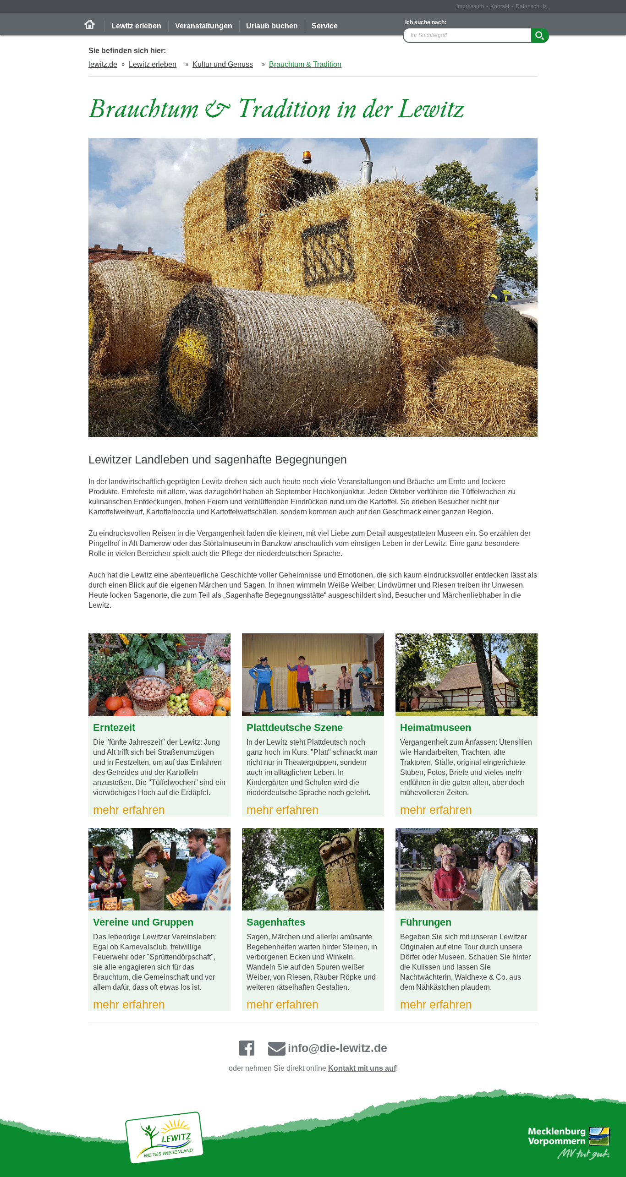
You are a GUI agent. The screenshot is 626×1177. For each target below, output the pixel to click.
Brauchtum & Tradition (305, 64)
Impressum (470, 6)
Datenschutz (531, 6)
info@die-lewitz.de (337, 1047)
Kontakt (499, 6)
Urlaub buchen (272, 26)
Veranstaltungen (203, 26)
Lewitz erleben (136, 26)
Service (325, 26)
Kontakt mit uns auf (362, 1068)
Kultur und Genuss (222, 64)
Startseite (89, 24)
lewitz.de (102, 64)
